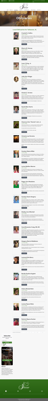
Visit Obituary (24, 44)
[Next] (44, 332)
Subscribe (7, 342)
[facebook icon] (6, 391)
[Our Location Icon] (30, 391)
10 (37, 332)
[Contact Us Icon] (42, 391)
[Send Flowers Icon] (18, 391)
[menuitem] (7, 10)
